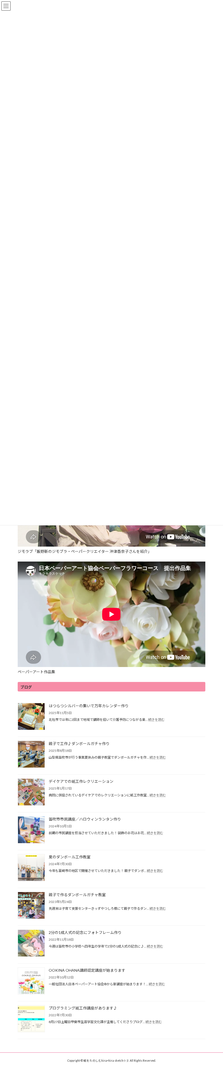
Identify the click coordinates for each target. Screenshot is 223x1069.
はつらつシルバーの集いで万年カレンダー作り (89, 705)
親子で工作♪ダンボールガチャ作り (79, 743)
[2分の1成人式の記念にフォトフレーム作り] (31, 944)
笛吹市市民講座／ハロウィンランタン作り (85, 819)
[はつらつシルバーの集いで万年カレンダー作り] (31, 717)
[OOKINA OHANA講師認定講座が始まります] (31, 981)
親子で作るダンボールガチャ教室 (77, 894)
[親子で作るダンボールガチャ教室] (31, 906)
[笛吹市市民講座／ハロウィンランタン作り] (31, 830)
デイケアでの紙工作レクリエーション (81, 781)
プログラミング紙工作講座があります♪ (83, 1008)
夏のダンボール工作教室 (70, 857)
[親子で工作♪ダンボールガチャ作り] (31, 755)
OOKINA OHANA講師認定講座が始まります (87, 970)
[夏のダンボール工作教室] (31, 868)
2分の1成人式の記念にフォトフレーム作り (85, 932)
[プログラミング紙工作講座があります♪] (31, 1019)
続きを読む (156, 720)
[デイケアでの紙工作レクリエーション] (31, 792)
